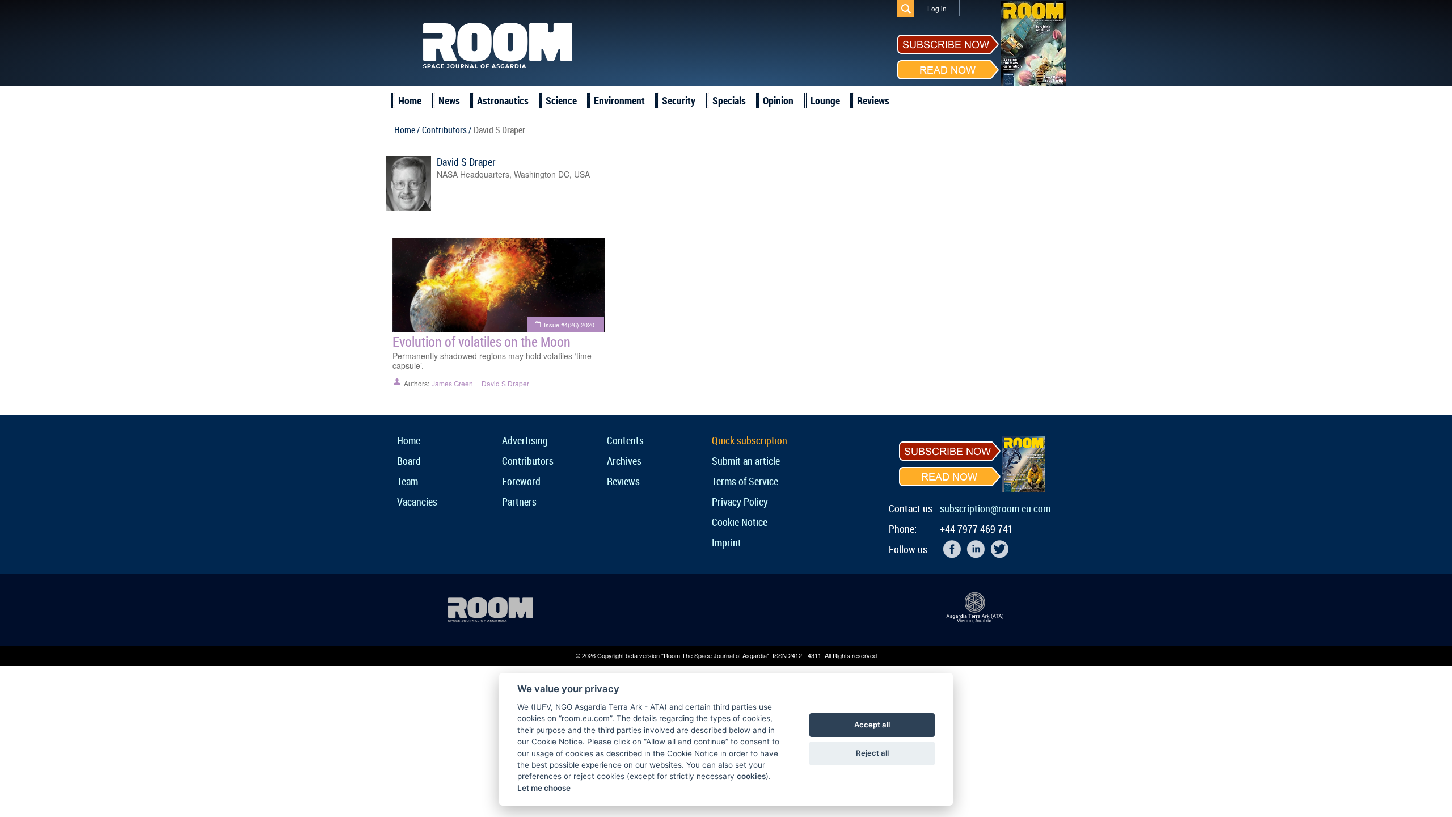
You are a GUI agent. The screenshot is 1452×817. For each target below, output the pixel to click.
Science (561, 100)
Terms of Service (745, 481)
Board (409, 460)
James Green (452, 383)
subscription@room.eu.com (995, 508)
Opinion (778, 100)
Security (678, 100)
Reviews (873, 100)
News (449, 100)
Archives (624, 460)
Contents (625, 440)
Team (407, 481)
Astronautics (503, 100)
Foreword (521, 481)
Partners (519, 501)
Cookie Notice (739, 522)
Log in (937, 8)
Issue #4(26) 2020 (569, 324)
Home (409, 100)
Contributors (528, 460)
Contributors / (446, 130)
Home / (407, 130)
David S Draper (466, 161)
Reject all (872, 752)
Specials (729, 100)
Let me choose (544, 788)
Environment (619, 100)
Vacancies (417, 501)
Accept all (872, 724)
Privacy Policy (740, 501)
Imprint (726, 542)
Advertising (525, 440)
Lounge (825, 100)
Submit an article (746, 460)
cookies (751, 776)
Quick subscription (749, 440)
